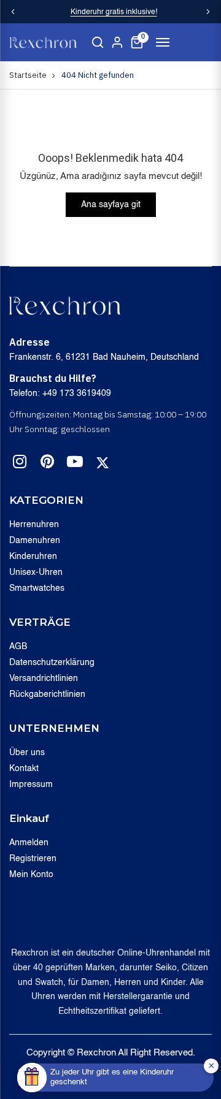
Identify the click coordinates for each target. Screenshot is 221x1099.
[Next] (208, 12)
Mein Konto (31, 874)
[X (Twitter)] (102, 462)
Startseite (28, 75)
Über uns (27, 752)
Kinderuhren (33, 556)
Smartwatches (36, 588)
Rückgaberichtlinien (47, 694)
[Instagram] (19, 464)
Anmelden (28, 843)
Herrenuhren (34, 524)
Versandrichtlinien (43, 678)
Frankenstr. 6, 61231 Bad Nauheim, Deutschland (104, 357)
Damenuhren (34, 540)
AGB (18, 646)
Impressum (31, 784)
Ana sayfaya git (111, 204)
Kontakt (24, 768)
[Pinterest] (47, 464)
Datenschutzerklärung (52, 662)
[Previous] (13, 12)
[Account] (117, 42)
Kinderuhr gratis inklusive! (114, 12)
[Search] (97, 42)
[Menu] (162, 42)
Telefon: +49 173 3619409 (60, 393)
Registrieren (32, 858)
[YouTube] (74, 464)
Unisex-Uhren (36, 572)
